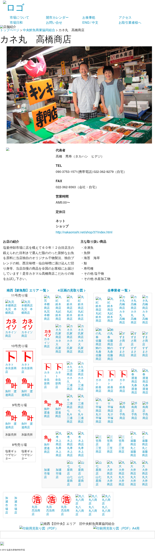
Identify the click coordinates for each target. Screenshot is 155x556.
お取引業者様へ (130, 22)
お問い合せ (54, 22)
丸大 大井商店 (111, 480)
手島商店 (122, 416)
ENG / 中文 (90, 22)
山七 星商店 (71, 480)
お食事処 (88, 17)
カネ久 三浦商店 (69, 383)
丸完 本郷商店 (11, 311)
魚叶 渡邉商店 (48, 412)
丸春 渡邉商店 (135, 388)
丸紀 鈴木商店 (60, 315)
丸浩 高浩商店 (36, 510)
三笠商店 (98, 449)
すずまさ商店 (122, 351)
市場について (19, 17)
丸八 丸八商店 (79, 510)
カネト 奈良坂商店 (11, 368)
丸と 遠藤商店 (134, 451)
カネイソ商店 (47, 342)
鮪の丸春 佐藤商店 (100, 353)
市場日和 (16, 22)
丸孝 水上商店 (60, 451)
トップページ (9, 30)
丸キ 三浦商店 (71, 417)
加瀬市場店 (47, 473)
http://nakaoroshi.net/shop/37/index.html (84, 232)
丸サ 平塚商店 (100, 417)
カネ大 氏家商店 (58, 345)
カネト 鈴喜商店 (98, 385)
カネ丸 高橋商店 (122, 316)
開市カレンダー (57, 17)
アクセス (125, 17)
